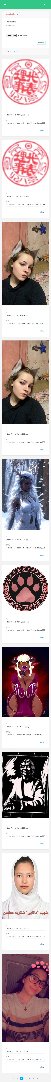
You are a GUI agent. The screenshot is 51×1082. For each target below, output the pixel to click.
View (42, 130)
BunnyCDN (14, 51)
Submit (41, 43)
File (7, 31)
